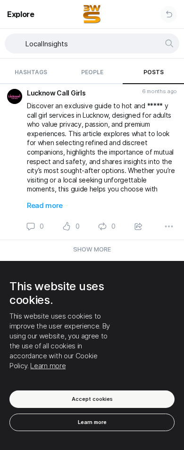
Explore (20, 14)
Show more (92, 249)
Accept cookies (92, 399)
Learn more (48, 365)
